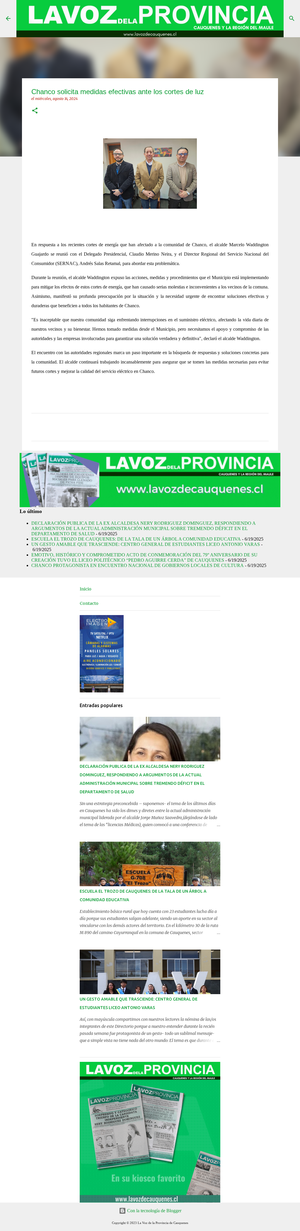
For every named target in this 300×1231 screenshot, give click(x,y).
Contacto (89, 603)
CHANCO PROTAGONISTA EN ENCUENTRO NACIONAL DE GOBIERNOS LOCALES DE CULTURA (137, 565)
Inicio (85, 589)
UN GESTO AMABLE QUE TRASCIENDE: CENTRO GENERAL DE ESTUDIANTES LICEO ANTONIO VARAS (145, 544)
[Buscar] (291, 18)
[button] (34, 111)
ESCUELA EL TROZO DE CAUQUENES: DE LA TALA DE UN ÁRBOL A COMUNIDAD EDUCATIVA (136, 538)
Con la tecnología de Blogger (153, 1210)
